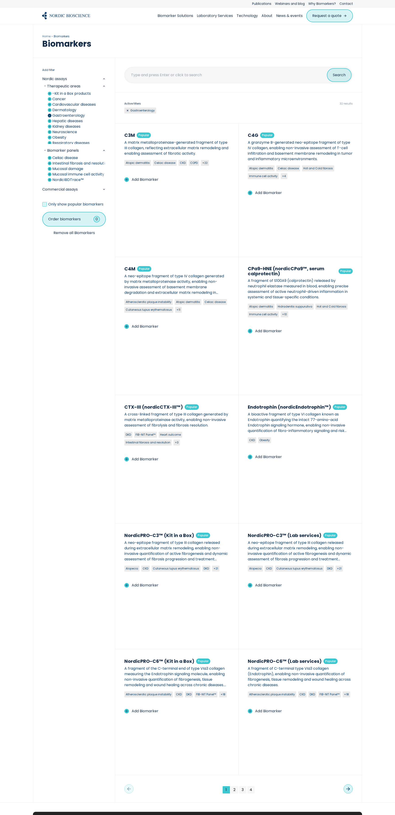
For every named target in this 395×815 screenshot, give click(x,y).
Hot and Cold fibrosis (318, 168)
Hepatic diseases (67, 121)
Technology (247, 15)
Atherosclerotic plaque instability (148, 302)
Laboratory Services (215, 15)
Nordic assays (54, 78)
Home (46, 36)
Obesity (59, 137)
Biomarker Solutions (175, 15)
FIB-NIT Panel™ (145, 435)
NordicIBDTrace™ (68, 179)
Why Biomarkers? (322, 3)
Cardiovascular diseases (74, 104)
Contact (346, 3)
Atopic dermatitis (138, 163)
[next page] (348, 788)
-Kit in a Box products (71, 93)
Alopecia (132, 568)
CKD (183, 163)
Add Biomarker (145, 179)
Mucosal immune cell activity (78, 174)
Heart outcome (170, 435)
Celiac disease (65, 157)
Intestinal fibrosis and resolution (79, 163)
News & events (289, 15)
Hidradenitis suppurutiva (295, 306)
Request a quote (327, 15)
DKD (128, 435)
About (267, 15)
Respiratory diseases (71, 143)
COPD (194, 163)
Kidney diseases (66, 126)
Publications (261, 3)
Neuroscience (64, 132)
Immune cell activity (263, 176)
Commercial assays (60, 189)
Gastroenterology (68, 115)
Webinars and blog (290, 3)
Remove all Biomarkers (74, 232)
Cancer (59, 99)
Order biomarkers (73, 219)
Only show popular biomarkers (76, 204)
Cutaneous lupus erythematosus (149, 310)
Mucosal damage (67, 168)
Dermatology (64, 110)
